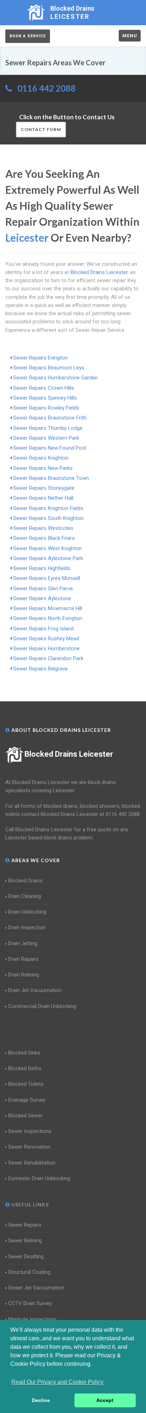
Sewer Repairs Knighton (40, 458)
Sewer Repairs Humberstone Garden (55, 377)
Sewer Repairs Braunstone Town (51, 478)
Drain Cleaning (24, 896)
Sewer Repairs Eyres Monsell (46, 578)
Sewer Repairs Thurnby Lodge (48, 428)
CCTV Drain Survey (30, 1303)
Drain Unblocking (27, 912)
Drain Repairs (23, 959)
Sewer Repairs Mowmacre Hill (47, 608)
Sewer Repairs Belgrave (40, 669)
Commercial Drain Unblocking (42, 1006)
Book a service (28, 36)
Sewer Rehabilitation (31, 1163)
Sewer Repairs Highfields (42, 568)
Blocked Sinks (24, 1053)
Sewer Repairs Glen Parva (43, 588)
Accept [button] (104, 1400)
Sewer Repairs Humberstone (46, 648)
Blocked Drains (25, 880)
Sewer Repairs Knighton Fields (48, 508)
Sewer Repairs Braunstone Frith (49, 418)
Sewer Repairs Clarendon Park (48, 658)
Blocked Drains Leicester (68, 754)
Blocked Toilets (26, 1084)
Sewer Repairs (24, 1225)
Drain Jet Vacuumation (34, 990)
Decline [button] (41, 1400)
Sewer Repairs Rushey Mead (46, 638)
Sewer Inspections (29, 1131)
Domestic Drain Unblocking (39, 1178)
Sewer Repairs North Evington (47, 618)
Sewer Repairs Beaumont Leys (48, 368)
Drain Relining (23, 974)
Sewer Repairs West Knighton (47, 548)
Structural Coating (29, 1272)
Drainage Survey (26, 1100)
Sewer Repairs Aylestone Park (48, 558)
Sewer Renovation (29, 1147)
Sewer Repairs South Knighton (48, 518)
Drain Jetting (22, 943)
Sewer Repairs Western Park (46, 438)
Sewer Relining (25, 1240)
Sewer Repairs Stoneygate (43, 488)
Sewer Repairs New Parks (43, 468)
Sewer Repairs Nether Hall (43, 498)
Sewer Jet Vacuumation (36, 1288)
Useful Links (29, 1204)
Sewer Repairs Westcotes (43, 528)
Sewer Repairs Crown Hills (43, 388)
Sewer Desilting (26, 1256)
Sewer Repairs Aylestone (42, 598)
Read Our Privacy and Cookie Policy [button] (57, 1382)
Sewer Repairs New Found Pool (49, 448)
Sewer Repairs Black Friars (44, 538)
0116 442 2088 (46, 88)
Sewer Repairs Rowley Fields (46, 408)
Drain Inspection (27, 927)
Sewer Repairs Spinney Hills (45, 398)
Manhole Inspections (32, 1319)
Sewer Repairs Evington (40, 358)
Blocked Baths (24, 1068)
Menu (129, 35)
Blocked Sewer (25, 1115)
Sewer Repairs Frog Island (43, 628)
